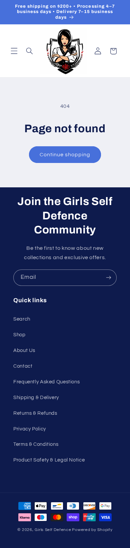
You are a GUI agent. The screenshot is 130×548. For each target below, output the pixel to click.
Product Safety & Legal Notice (49, 460)
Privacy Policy (29, 428)
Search (21, 319)
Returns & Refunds (35, 413)
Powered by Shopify (92, 530)
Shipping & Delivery (36, 397)
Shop (19, 334)
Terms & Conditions (35, 444)
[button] (14, 51)
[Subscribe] (108, 277)
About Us (24, 350)
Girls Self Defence (53, 530)
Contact (22, 366)
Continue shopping (65, 154)
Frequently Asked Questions (46, 381)
